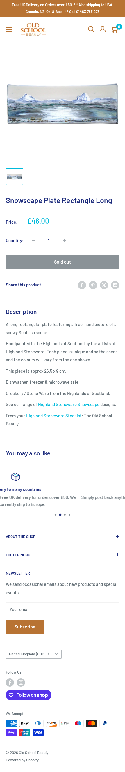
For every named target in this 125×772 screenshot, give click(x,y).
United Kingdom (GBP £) (29, 654)
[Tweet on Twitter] (104, 284)
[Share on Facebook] (82, 284)
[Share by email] (115, 284)
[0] (114, 29)
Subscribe (25, 626)
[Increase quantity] (64, 240)
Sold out (62, 261)
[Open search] (91, 29)
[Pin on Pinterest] (93, 284)
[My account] (103, 29)
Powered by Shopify (22, 760)
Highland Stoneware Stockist (54, 415)
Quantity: (15, 240)
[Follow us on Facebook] (10, 682)
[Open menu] (9, 29)
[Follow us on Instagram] (21, 682)
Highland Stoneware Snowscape (68, 404)
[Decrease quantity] (33, 240)
